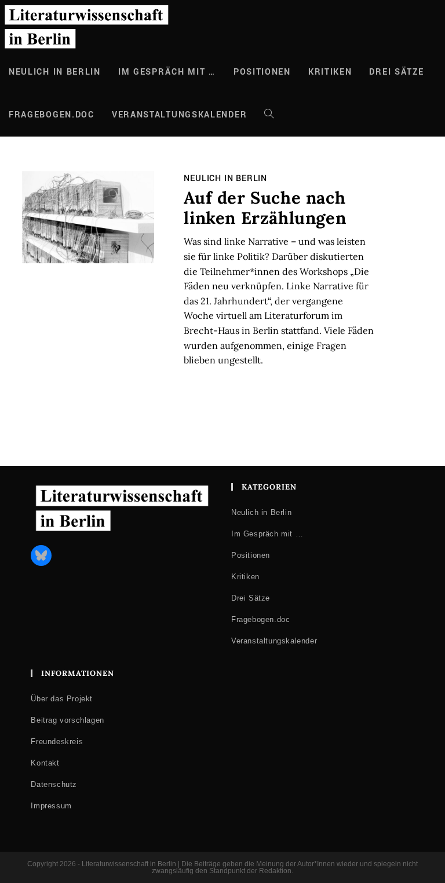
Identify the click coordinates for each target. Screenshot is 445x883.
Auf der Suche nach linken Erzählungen (265, 208)
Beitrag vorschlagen (67, 720)
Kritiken (245, 576)
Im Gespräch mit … (267, 533)
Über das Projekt (62, 698)
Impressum (51, 805)
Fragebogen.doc (260, 619)
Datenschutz (54, 784)
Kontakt (45, 763)
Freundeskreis (57, 741)
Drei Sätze (250, 598)
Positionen (250, 555)
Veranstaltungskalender (274, 641)
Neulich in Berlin (225, 178)
